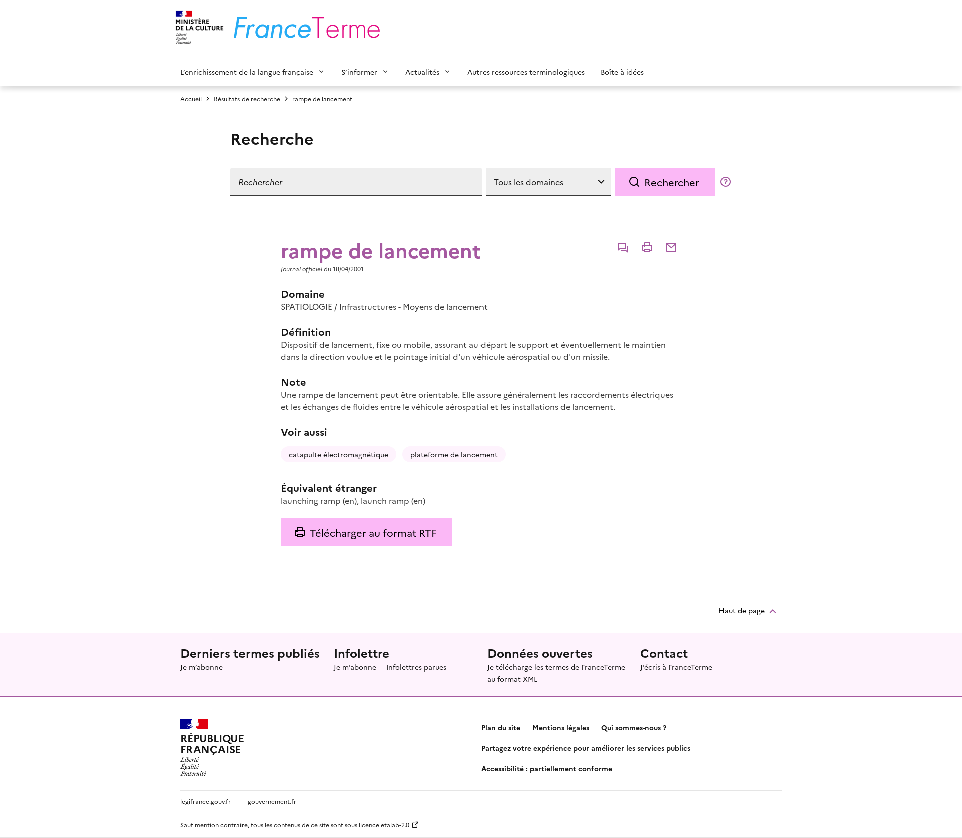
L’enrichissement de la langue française (246, 72)
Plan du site (500, 727)
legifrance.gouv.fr (205, 801)
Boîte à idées (622, 72)
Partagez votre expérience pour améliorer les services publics (585, 748)
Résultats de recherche (247, 98)
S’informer (359, 72)
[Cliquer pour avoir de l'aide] (725, 182)
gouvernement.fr (272, 801)
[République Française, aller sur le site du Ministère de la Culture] (198, 29)
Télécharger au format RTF (373, 532)
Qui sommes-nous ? (633, 727)
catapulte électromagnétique (338, 454)
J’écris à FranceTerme (676, 667)
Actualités (422, 72)
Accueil (191, 98)
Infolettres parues (416, 667)
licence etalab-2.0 (384, 824)
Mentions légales (560, 727)
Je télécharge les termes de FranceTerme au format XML (556, 673)
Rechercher (671, 182)
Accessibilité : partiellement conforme (546, 768)
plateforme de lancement (454, 454)
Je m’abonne (201, 667)
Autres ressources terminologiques (526, 72)
